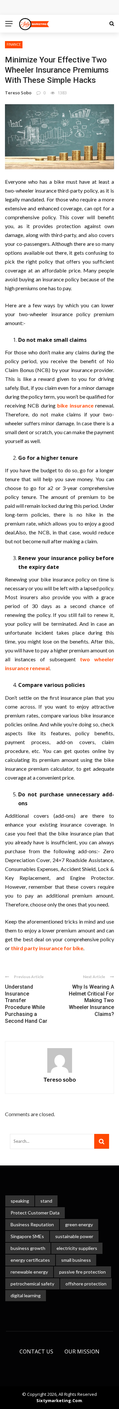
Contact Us (36, 1351)
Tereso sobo (18, 93)
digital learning (26, 1295)
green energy (79, 1224)
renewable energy (29, 1272)
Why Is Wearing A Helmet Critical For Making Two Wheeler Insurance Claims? (91, 1000)
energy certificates (30, 1260)
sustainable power (74, 1236)
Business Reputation (32, 1224)
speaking (20, 1201)
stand (46, 1201)
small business (76, 1260)
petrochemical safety (32, 1283)
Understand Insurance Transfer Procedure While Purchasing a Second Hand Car (26, 1004)
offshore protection (85, 1283)
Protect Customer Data (35, 1212)
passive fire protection (82, 1272)
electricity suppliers (77, 1248)
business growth (28, 1248)
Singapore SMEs (27, 1236)
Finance (14, 44)
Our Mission (81, 1351)
